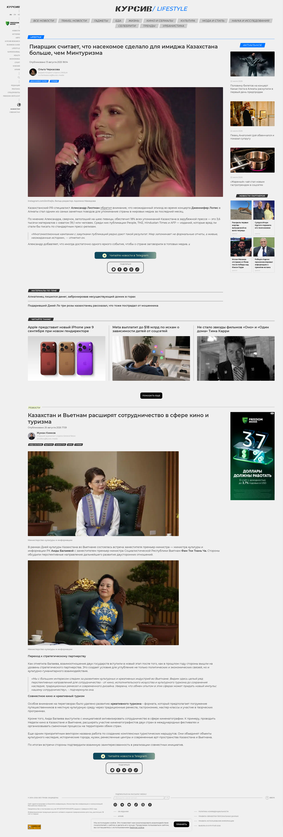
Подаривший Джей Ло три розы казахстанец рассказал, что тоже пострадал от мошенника (93, 305)
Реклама (16, 89)
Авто (18, 38)
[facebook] (150, 805)
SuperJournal (14, 52)
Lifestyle (16, 48)
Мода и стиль (213, 20)
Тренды (149, 26)
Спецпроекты (14, 92)
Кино (70, 445)
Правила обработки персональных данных (218, 816)
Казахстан (15, 109)
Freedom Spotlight (11, 96)
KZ (19, 15)
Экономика (14, 59)
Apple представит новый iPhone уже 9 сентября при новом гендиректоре (61, 329)
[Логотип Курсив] (13, 7)
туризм (54, 81)
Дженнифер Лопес (38, 81)
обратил (106, 208)
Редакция (15, 85)
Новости (16, 31)
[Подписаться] (167, 797)
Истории (16, 34)
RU (11, 15)
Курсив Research (12, 41)
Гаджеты (101, 20)
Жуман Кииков (46, 433)
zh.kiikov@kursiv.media (47, 439)
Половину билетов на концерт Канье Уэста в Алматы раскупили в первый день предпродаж (251, 89)
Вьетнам (49, 445)
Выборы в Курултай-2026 (210, 826)
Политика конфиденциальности (213, 812)
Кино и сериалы (159, 20)
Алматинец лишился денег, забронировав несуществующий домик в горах (81, 296)
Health (17, 55)
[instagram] (115, 805)
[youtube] (129, 805)
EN (15, 15)
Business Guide (13, 45)
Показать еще (151, 395)
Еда (118, 20)
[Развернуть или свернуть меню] (19, 77)
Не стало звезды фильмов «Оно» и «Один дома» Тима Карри (233, 329)
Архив (17, 70)
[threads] (143, 805)
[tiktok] (136, 805)
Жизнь (133, 20)
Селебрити (127, 26)
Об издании (123, 812)
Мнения (16, 66)
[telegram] (122, 805)
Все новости (43, 20)
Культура (187, 20)
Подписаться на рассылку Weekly (131, 794)
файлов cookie (137, 827)
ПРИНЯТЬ (181, 824)
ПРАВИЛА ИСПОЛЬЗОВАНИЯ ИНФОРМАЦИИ (216, 821)
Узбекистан (14, 112)
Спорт (17, 62)
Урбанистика (173, 26)
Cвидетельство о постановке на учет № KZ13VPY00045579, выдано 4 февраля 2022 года (62, 809)
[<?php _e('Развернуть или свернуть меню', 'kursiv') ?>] (19, 105)
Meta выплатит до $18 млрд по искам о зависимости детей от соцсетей (145, 329)
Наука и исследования (250, 20)
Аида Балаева (35, 445)
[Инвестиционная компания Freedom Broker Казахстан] (12, 23)
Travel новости (74, 20)
